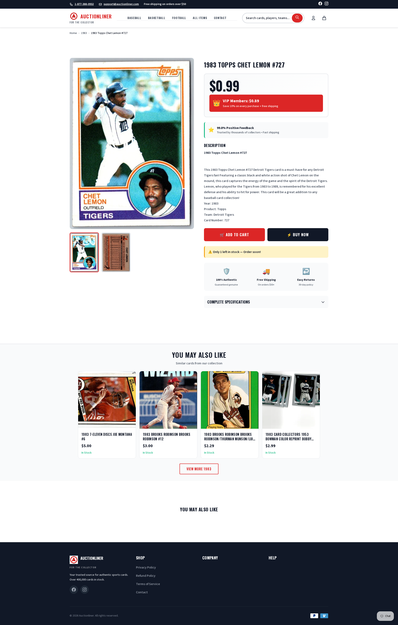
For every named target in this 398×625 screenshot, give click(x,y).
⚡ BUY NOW (298, 234)
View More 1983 (199, 468)
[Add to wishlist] (119, 424)
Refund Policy (145, 575)
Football (179, 18)
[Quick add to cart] (129, 424)
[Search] (297, 18)
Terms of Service (148, 584)
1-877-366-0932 (84, 4)
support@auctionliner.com (121, 4)
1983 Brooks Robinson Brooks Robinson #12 (167, 436)
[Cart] (324, 18)
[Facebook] (320, 4)
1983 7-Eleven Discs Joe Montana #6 (106, 436)
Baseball (134, 18)
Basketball (156, 18)
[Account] (313, 18)
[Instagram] (326, 4)
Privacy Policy (146, 567)
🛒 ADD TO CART (234, 234)
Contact (220, 18)
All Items (200, 18)
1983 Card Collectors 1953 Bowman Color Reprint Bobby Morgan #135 (288, 439)
